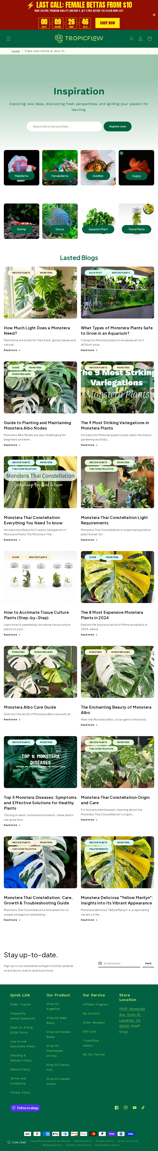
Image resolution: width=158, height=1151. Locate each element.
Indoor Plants (21, 273)
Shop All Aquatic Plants (58, 1081)
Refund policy (83, 1141)
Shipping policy (52, 1145)
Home (16, 51)
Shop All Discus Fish (57, 1067)
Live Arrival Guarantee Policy (22, 1044)
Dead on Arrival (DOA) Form (21, 1030)
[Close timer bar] (154, 14)
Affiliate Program (95, 1004)
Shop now (107, 23)
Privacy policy (104, 1141)
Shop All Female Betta (58, 1034)
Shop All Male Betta (56, 1020)
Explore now (117, 126)
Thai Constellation (24, 469)
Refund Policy (20, 1069)
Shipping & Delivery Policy (21, 1058)
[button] (8, 38)
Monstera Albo (21, 374)
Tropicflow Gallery (91, 1043)
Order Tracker (20, 1004)
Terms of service (127, 1141)
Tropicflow (37, 1141)
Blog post (95, 273)
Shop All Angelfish (53, 1006)
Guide (15, 367)
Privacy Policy (20, 1092)
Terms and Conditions (18, 1081)
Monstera (46, 273)
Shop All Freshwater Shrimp (54, 1051)
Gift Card (89, 1031)
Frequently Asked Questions (22, 1016)
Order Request (94, 1022)
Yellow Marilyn (98, 849)
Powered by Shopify (58, 1141)
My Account (91, 1013)
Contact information (78, 1145)
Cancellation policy (107, 1145)
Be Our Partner (94, 1054)
